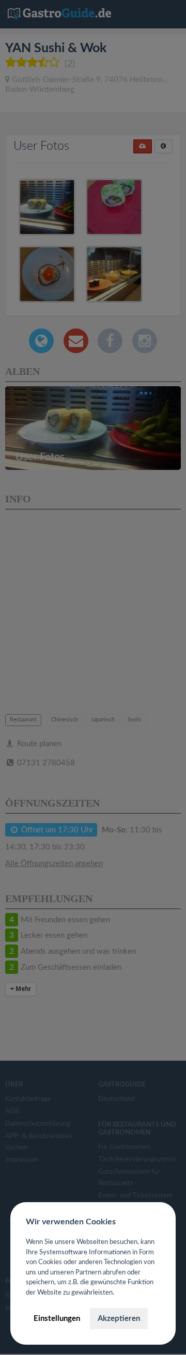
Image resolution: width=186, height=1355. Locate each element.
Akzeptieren (119, 1318)
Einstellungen (57, 1318)
